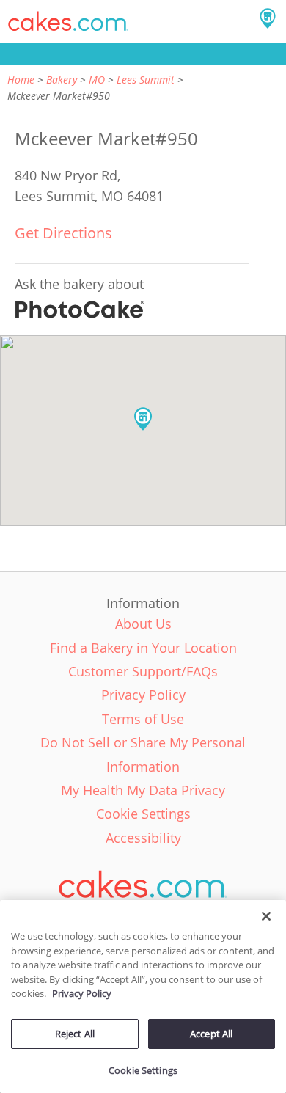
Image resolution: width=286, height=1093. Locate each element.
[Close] (266, 916)
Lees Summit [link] (146, 80)
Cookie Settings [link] (143, 813)
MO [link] (97, 80)
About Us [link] (143, 623)
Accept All (211, 1033)
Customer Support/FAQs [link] (143, 671)
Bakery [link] (61, 80)
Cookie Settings (143, 1070)
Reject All (75, 1033)
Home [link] (20, 80)
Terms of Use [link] (143, 719)
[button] (68, 21)
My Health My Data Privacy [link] (143, 790)
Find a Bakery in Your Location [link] (143, 648)
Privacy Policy (81, 993)
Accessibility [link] (143, 838)
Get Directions (63, 233)
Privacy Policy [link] (143, 694)
